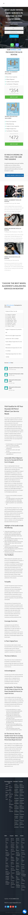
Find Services (14, 36)
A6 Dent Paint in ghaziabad (16, 791)
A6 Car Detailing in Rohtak (23, 887)
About (7, 786)
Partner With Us (7, 796)
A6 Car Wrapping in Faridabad (22, 812)
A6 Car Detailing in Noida (18, 886)
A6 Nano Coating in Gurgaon (13, 877)
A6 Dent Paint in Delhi (7, 847)
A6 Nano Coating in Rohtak (23, 880)
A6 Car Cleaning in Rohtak (23, 854)
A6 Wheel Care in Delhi (7, 860)
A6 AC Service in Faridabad (22, 807)
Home (7, 784)
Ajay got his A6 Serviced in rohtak (16, 367)
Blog (6, 792)
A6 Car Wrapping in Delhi (8, 873)
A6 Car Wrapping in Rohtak (23, 874)
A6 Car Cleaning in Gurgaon (13, 852)
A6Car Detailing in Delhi (7, 883)
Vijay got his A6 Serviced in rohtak (16, 373)
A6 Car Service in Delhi (7, 840)
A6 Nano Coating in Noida (17, 879)
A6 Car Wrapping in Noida (18, 873)
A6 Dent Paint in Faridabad (22, 791)
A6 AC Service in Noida (17, 867)
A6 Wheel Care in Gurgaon (13, 858)
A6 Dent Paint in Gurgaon (13, 846)
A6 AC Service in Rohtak (22, 869)
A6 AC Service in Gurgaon (13, 864)
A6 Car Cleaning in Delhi (7, 854)
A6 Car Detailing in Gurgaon (13, 885)
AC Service (10, 800)
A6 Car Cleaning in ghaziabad (16, 796)
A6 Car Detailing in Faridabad (22, 825)
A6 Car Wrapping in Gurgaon (13, 870)
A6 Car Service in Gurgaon (13, 840)
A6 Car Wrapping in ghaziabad (16, 812)
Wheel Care (10, 796)
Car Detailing (11, 810)
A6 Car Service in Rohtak (22, 840)
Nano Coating (10, 807)
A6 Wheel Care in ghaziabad (16, 802)
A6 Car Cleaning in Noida (18, 854)
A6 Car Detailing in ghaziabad (16, 825)
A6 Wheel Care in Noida (17, 860)
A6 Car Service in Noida (17, 840)
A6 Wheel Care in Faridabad (22, 802)
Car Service (10, 786)
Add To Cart (14, 97)
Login (7, 799)
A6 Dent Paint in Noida (17, 847)
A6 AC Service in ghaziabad (16, 807)
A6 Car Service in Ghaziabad (16, 786)
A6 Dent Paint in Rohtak (22, 847)
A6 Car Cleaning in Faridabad (22, 796)
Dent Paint (10, 790)
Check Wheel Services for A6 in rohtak (15, 175)
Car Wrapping (11, 803)
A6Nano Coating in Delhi (7, 878)
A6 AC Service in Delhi (7, 867)
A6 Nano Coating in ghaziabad (16, 818)
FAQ (6, 788)
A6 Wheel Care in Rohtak (22, 861)
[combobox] (14, 28)
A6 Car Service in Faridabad (22, 786)
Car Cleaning (11, 793)
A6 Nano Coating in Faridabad (22, 818)
